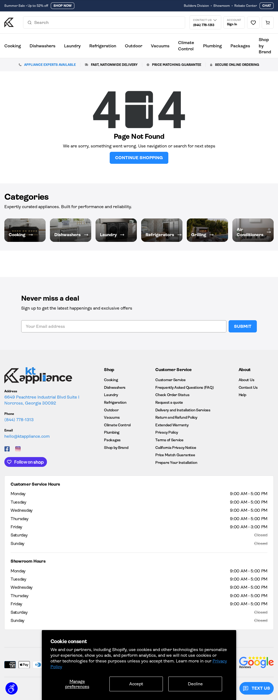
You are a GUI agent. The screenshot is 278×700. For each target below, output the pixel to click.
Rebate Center (245, 6)
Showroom (221, 6)
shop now (62, 6)
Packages (240, 45)
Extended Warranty (171, 425)
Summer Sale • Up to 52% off (26, 6)
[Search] (29, 22)
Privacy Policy (166, 432)
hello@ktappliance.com (27, 436)
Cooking (12, 45)
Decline (195, 683)
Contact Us (248, 387)
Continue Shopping (139, 157)
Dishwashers (42, 45)
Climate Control (186, 45)
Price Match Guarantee (175, 455)
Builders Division (196, 6)
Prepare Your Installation (176, 462)
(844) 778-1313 (19, 419)
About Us (246, 380)
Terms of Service (169, 440)
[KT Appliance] (9, 22)
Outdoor (133, 45)
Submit (242, 326)
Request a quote (169, 402)
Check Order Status (172, 395)
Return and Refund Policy (176, 417)
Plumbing (212, 45)
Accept (136, 683)
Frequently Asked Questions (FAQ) (184, 387)
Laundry (72, 45)
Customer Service (170, 380)
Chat (266, 6)
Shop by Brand (265, 45)
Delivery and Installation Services (182, 410)
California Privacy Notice (175, 447)
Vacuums (160, 45)
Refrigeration (102, 45)
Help (242, 395)
